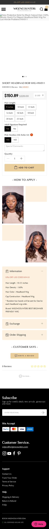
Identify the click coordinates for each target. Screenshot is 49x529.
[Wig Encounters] (24, 9)
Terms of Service (9, 482)
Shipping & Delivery (10, 497)
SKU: (24, 87)
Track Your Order (9, 478)
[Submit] (43, 412)
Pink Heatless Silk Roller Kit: (17, 135)
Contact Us (6, 474)
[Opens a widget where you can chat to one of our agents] (38, 524)
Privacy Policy (8, 485)
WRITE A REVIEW (25, 356)
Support (5, 469)
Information (15, 271)
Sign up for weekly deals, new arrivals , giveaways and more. (23, 403)
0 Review (14, 87)
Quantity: (8, 154)
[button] (45, 46)
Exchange (14, 323)
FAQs (4, 505)
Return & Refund (9, 501)
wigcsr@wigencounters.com (15, 447)
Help (4, 492)
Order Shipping (17, 334)
